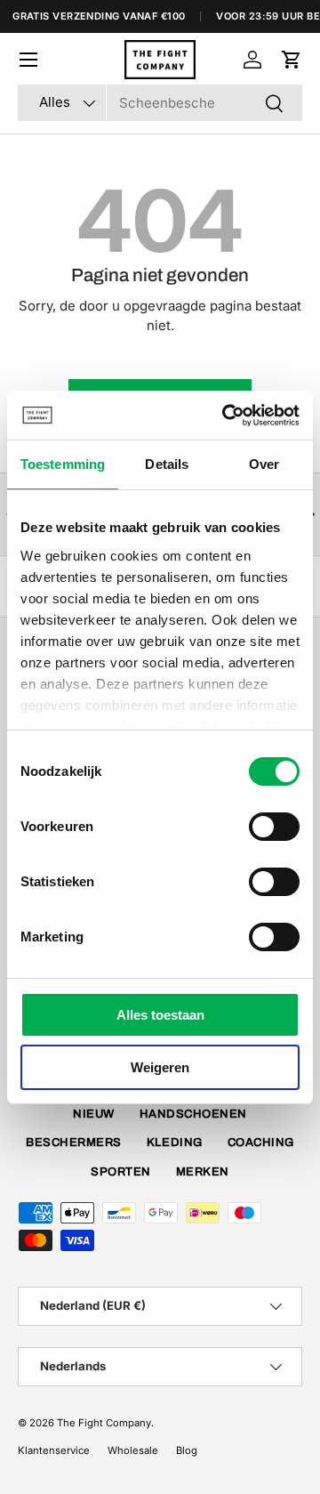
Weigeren (160, 1067)
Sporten (121, 1172)
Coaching (261, 1142)
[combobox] (160, 103)
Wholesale (133, 1450)
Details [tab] (166, 464)
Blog (186, 1450)
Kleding (175, 1142)
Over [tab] (264, 464)
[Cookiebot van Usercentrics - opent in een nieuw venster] (226, 415)
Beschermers (74, 1142)
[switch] (274, 826)
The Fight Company (104, 1423)
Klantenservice (54, 1450)
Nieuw (94, 1114)
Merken (202, 1172)
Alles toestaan (160, 1014)
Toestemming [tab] (62, 464)
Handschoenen (193, 1114)
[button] (291, 59)
